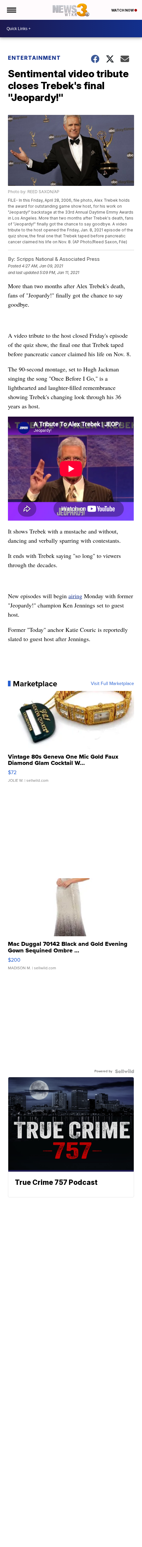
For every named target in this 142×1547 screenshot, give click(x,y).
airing (75, 596)
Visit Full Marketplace (112, 683)
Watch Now (122, 10)
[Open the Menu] (11, 10)
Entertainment (34, 57)
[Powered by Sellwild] (124, 1071)
